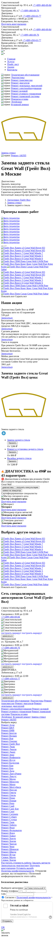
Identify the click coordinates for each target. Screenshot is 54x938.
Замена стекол (8, 153)
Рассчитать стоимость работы (16, 862)
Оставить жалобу (25, 868)
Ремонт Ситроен (9, 814)
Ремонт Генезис (9, 741)
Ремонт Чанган (9, 844)
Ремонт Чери (7, 846)
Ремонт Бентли (9, 733)
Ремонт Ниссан (9, 790)
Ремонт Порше (8, 800)
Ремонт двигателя (20, 83)
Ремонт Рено (7, 803)
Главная (11, 59)
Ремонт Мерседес (10, 781)
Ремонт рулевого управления (26, 93)
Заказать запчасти (41, 862)
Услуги (10, 61)
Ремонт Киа (7, 768)
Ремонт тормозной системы (25, 96)
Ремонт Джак (8, 746)
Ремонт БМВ (7, 730)
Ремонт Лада (7, 771)
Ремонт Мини (8, 784)
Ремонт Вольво (9, 736)
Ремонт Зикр (7, 754)
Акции (10, 67)
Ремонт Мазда (8, 779)
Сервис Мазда (8, 857)
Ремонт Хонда (8, 838)
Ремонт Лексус (8, 776)
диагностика (8, 487)
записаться (7, 636)
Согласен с (28, 897)
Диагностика (17, 77)
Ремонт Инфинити (10, 757)
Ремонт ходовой (19, 91)
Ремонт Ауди (8, 725)
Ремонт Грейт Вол (10, 744)
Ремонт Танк (7, 822)
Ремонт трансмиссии (22, 80)
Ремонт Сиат (7, 811)
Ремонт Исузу (8, 760)
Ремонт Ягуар (8, 854)
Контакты (12, 69)
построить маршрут (11, 633)
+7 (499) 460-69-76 (29, 10)
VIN (3, 894)
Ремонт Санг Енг (10, 808)
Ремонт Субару (9, 817)
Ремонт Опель (8, 795)
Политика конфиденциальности (17, 871)
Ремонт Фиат (8, 827)
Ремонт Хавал (8, 835)
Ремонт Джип (8, 752)
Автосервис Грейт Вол (18, 200)
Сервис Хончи (8, 860)
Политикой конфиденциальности (33, 897)
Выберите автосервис (12, 888)
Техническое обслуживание (25, 75)
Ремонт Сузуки (9, 819)
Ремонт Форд (8, 833)
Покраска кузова (19, 99)
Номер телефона (9, 891)
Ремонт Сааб (7, 806)
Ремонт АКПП (18, 155)
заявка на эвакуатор (11, 490)
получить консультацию (27, 487)
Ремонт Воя (7, 738)
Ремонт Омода (8, 792)
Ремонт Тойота (8, 825)
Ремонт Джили (8, 749)
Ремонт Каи (7, 765)
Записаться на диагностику (15, 865)
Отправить (7, 921)
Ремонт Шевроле (10, 849)
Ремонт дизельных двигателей (26, 85)
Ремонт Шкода (8, 852)
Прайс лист (13, 64)
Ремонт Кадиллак (10, 763)
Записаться (6, 318)
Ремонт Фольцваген (11, 830)
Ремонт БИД (7, 727)
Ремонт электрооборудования (26, 88)
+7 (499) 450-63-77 (31, 16)
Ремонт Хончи (8, 841)
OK (3, 927)
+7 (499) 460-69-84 (42, 5)
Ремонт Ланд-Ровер (11, 773)
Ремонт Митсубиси (11, 787)
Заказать (12, 443)
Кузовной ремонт (20, 104)
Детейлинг (16, 102)
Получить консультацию (13, 24)
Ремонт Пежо (8, 798)
